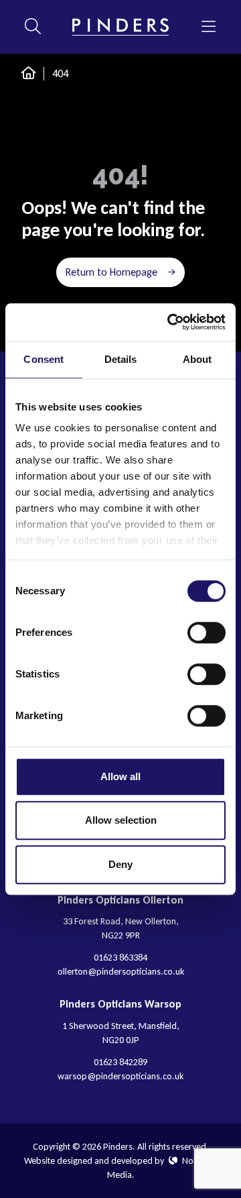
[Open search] (32, 27)
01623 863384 (120, 957)
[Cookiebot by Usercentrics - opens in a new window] (170, 322)
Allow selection (121, 820)
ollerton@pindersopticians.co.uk (121, 971)
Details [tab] (120, 359)
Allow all (120, 776)
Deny (120, 864)
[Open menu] (208, 26)
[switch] (206, 632)
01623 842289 (120, 1062)
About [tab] (197, 359)
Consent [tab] (43, 359)
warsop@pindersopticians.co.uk (120, 1076)
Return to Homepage (111, 272)
